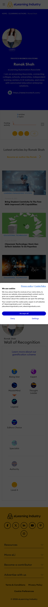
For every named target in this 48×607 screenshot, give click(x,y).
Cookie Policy (40, 286)
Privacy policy (27, 286)
